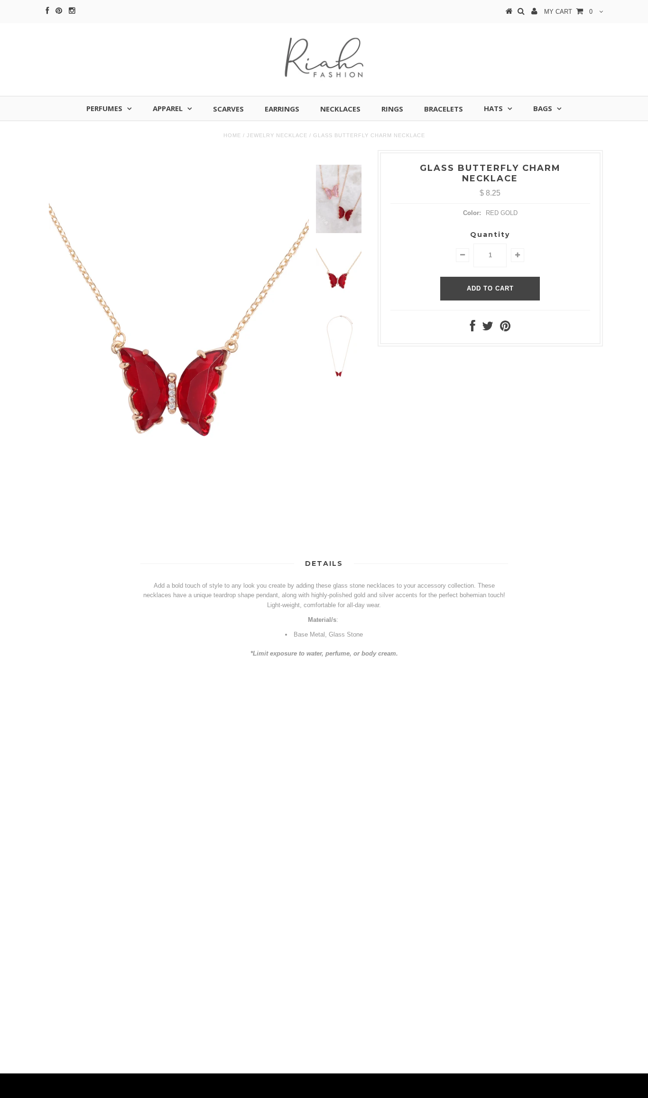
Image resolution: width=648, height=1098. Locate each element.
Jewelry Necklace (277, 135)
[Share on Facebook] (472, 328)
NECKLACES (340, 108)
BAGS (542, 108)
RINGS (392, 108)
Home (232, 135)
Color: (472, 212)
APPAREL (168, 108)
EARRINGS (282, 108)
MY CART (568, 11)
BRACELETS (443, 108)
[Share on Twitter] (487, 328)
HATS (493, 108)
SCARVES (228, 108)
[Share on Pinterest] (505, 328)
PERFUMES (104, 108)
